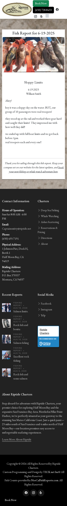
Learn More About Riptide (16, 439)
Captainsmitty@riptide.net (16, 228)
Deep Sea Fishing (49, 210)
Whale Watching (49, 216)
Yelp (43, 315)
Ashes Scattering (49, 222)
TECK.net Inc (50, 472)
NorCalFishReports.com (44, 480)
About (44, 244)
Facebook (45, 303)
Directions (46, 238)
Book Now (41, 3)
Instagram (46, 309)
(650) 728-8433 (43, 10)
